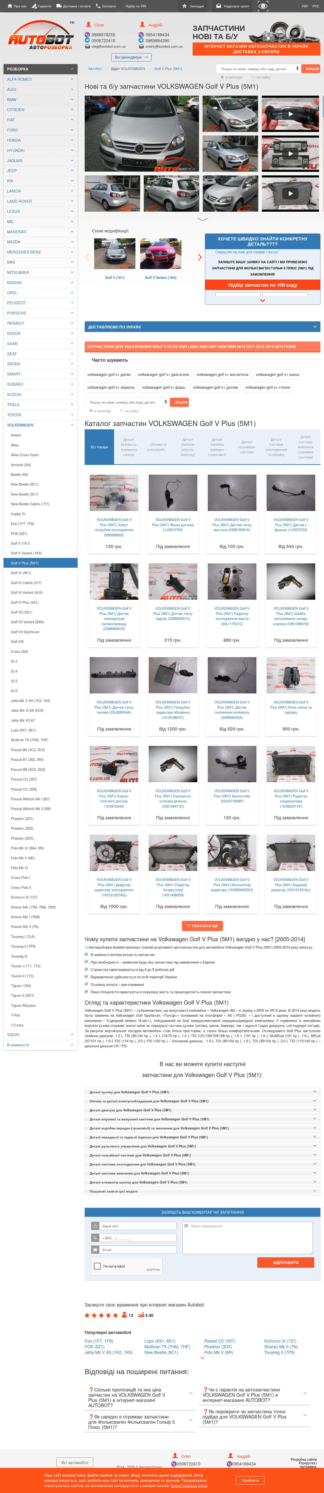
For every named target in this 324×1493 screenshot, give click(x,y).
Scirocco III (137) (24, 896)
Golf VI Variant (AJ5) (27, 592)
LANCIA (14, 191)
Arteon (16, 434)
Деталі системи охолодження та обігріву (276, 447)
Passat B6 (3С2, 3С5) (28, 749)
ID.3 (14, 661)
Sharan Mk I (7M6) (25, 916)
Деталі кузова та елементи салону (129, 447)
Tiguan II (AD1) (22, 995)
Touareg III (19, 956)
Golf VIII (17, 641)
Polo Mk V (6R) (23, 857)
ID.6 (14, 690)
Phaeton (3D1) (22, 818)
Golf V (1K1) (20, 543)
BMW (11, 99)
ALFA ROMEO (19, 79)
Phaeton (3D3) (22, 838)
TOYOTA (14, 414)
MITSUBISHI (18, 272)
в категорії (234, 77)
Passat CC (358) (24, 788)
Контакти (105, 6)
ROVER (14, 333)
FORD (12, 130)
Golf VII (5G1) (21, 611)
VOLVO (13, 1034)
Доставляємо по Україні (114, 327)
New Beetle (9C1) (24, 484)
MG (10, 221)
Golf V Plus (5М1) (25, 562)
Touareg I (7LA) (23, 936)
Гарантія (41, 6)
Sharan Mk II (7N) (25, 926)
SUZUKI (14, 394)
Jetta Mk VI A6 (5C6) (27, 710)
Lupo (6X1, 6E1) (23, 729)
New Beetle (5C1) (24, 493)
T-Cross (17, 1024)
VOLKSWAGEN (40, 425)
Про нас (17, 6)
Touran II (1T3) (22, 975)
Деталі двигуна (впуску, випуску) (188, 447)
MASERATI (16, 231)
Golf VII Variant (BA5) (27, 621)
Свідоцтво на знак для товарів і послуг (246, 251)
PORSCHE (16, 313)
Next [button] (200, 257)
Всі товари (99, 446)
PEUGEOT (16, 302)
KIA (10, 180)
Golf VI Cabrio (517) (26, 582)
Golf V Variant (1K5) (26, 552)
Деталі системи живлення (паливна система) (306, 446)
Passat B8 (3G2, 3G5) (28, 769)
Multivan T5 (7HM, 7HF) (29, 739)
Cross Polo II (21, 887)
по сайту (263, 77)
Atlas (15, 444)
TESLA (13, 404)
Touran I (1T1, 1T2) (26, 965)
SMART (14, 374)
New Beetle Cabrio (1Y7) (30, 503)
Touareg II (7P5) (23, 946)
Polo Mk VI (19, 867)
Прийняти (250, 1480)
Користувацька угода (189, 1485)
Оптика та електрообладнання (160, 447)
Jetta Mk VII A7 (23, 720)
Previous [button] (87, 257)
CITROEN (15, 109)
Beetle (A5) (19, 474)
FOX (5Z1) (19, 533)
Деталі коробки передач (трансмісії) (217, 447)
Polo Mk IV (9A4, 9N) (27, 847)
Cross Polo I (20, 877)
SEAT (12, 353)
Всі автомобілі (74, 1462)
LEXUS (13, 211)
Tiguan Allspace (23, 1005)
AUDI (11, 89)
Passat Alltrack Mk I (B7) (30, 798)
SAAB (12, 343)
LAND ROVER (19, 201)
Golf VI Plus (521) (24, 602)
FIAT (11, 119)
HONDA (14, 140)
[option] (115, 265)
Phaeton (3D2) (22, 828)
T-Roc (15, 1014)
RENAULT (16, 323)
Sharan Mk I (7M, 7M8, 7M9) (33, 906)
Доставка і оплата (73, 6)
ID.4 (14, 671)
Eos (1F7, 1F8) (22, 523)
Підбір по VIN (135, 6)
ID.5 (14, 680)
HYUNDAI (15, 150)
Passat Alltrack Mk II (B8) (31, 808)
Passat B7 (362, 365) (27, 759)
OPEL (12, 292)
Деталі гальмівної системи (246, 446)
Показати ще (205, 925)
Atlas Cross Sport (24, 454)
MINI (11, 262)
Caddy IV (18, 513)
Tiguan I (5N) (21, 985)
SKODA (13, 363)
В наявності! (18, 1045)
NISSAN (14, 282)
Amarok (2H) (21, 464)
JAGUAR (14, 160)
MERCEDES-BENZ (24, 252)
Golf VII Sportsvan (25, 631)
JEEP (12, 170)
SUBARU (15, 384)
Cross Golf (19, 651)
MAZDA (13, 241)
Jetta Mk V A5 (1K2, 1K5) (31, 700)
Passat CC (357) (24, 779)
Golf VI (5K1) (21, 572)
